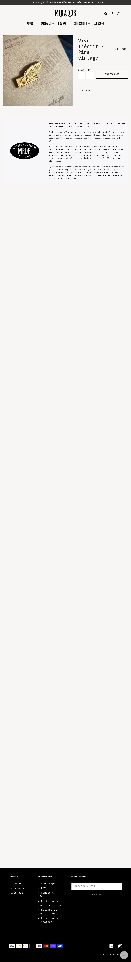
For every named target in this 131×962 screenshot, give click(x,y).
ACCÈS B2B (16, 893)
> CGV (42, 888)
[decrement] (81, 75)
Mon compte (17, 888)
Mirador (117, 954)
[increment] (90, 75)
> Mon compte (47, 883)
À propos (15, 883)
